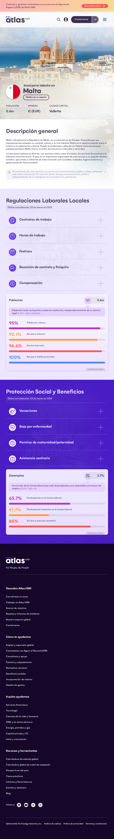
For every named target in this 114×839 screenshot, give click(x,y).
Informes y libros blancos (19, 782)
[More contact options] (95, 19)
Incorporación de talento (19, 679)
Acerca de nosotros (16, 608)
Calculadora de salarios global (22, 759)
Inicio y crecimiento (16, 739)
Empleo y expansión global (20, 645)
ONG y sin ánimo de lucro (19, 722)
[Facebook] (33, 805)
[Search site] (59, 19)
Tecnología (12, 710)
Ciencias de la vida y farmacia (22, 716)
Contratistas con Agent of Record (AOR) (26, 650)
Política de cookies (52, 824)
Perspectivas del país (17, 770)
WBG (27, 313)
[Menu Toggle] (105, 19)
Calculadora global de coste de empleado (28, 764)
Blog (8, 793)
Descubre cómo (93, 5)
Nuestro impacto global (18, 619)
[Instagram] (40, 805)
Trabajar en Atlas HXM (17, 602)
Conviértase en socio (17, 596)
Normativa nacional (16, 668)
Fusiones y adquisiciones (18, 662)
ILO (35, 488)
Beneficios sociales (16, 673)
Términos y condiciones (96, 824)
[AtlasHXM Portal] (66, 20)
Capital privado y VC (17, 733)
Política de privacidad (73, 824)
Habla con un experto (36, 97)
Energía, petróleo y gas (18, 727)
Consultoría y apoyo (16, 656)
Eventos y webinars (16, 787)
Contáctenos (81, 19)
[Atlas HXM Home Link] (18, 19)
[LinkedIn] (19, 805)
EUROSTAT (36, 313)
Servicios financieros (16, 705)
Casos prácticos (14, 776)
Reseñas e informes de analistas (22, 613)
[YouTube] (26, 805)
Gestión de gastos (15, 685)
